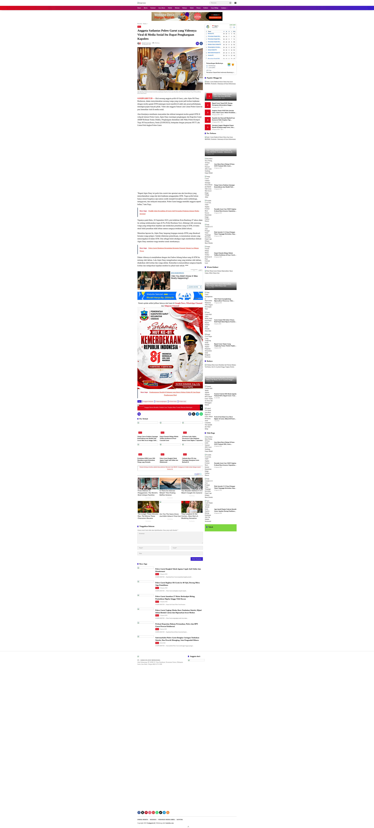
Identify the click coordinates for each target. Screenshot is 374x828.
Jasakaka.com (169, 823)
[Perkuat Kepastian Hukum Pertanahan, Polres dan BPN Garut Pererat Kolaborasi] (145, 627)
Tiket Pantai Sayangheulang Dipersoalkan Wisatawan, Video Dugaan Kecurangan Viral (223, 300)
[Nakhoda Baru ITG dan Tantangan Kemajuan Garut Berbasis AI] (192, 449)
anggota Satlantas (148, 401)
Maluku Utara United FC (214, 44)
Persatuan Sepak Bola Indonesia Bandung (214, 36)
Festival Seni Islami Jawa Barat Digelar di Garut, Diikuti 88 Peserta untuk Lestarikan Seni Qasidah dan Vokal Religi (224, 418)
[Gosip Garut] (141, 3)
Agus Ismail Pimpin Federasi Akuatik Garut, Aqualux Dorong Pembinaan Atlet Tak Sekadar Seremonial (225, 510)
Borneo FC (211, 33)
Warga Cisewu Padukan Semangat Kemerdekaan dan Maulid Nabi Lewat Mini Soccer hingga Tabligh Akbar (147, 438)
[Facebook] (189, 414)
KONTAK (180, 819)
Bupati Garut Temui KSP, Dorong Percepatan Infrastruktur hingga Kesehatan (222, 104)
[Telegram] (197, 414)
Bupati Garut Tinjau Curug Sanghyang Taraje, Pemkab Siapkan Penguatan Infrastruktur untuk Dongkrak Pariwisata (225, 345)
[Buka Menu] (235, 3)
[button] (230, 2)
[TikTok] (160, 812)
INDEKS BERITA (142, 819)
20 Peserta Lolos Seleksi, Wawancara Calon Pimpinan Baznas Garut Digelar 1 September (192, 438)
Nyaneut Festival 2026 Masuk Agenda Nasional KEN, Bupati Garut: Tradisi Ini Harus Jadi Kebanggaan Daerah (225, 395)
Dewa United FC (212, 50)
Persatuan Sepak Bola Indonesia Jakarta (214, 39)
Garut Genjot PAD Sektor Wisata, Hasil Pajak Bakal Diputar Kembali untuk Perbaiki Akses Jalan (224, 321)
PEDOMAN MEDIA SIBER (166, 819)
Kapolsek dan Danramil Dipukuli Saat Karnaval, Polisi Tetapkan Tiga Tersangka (223, 119)
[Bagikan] (201, 43)
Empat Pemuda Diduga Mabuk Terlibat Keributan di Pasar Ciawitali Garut (169, 438)
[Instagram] (149, 812)
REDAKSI (153, 819)
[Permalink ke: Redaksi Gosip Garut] (139, 43)
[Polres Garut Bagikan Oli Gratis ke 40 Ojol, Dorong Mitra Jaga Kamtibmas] (145, 586)
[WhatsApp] (201, 414)
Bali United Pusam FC (214, 52)
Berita (139, 26)
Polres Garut (173, 401)
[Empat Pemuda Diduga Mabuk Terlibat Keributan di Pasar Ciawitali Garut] (170, 428)
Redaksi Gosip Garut (146, 43)
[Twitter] (193, 414)
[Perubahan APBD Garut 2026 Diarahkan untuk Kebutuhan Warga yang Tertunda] (147, 449)
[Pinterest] (146, 812)
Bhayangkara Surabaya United (214, 47)
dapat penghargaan (162, 401)
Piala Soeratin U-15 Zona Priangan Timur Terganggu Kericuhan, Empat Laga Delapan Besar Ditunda (225, 233)
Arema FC (211, 55)
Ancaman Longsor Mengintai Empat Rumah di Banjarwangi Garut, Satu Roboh (223, 126)
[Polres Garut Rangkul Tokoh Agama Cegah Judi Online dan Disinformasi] (170, 449)
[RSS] (167, 812)
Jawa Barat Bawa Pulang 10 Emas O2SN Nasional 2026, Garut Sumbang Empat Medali (224, 165)
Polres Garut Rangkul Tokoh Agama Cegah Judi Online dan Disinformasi (169, 460)
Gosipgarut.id (151, 823)
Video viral (183, 401)
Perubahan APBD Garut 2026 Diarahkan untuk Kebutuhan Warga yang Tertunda (146, 460)
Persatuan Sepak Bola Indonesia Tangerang (214, 58)
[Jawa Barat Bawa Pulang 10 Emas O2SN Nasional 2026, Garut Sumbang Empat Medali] (209, 166)
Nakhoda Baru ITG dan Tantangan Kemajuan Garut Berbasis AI (190, 460)
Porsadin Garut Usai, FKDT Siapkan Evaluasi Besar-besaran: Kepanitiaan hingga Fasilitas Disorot (225, 210)
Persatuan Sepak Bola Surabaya (214, 41)
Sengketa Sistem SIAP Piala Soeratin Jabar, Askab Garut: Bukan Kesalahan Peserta (223, 111)
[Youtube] (153, 812)
